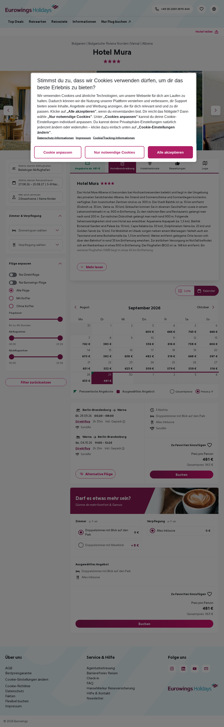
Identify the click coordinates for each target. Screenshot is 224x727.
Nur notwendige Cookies (114, 152)
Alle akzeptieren (170, 152)
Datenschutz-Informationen (55, 138)
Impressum (83, 138)
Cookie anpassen (57, 152)
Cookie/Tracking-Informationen (114, 138)
